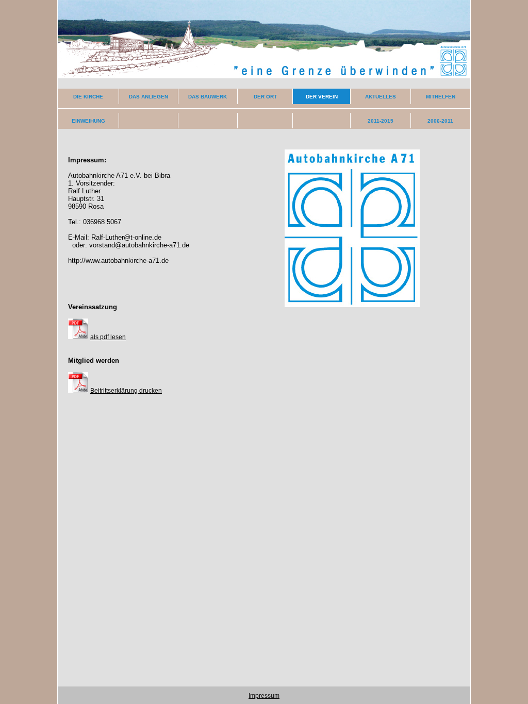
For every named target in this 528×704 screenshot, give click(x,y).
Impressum (264, 695)
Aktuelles (380, 96)
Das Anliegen (148, 96)
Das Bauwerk (207, 96)
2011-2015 (380, 121)
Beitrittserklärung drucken (126, 390)
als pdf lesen (108, 337)
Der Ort (265, 96)
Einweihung (88, 121)
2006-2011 (440, 121)
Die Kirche (88, 96)
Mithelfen (440, 96)
